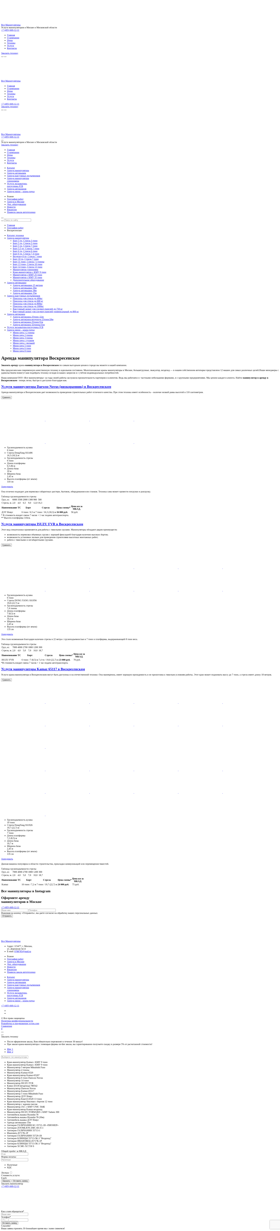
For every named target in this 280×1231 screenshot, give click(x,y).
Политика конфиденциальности (17, 1021)
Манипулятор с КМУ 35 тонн (27, 277)
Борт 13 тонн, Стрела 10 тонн (27, 264)
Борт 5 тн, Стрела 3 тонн (25, 240)
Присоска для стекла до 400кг (28, 298)
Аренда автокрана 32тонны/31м (29, 324)
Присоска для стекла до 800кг (28, 303)
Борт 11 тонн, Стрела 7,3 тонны (28, 261)
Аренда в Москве (15, 201)
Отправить (7, 916)
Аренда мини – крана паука (21, 191)
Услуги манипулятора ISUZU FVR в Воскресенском (42, 524)
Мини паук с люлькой (24, 343)
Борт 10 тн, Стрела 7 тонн (26, 259)
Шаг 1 (10, 1049)
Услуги (10, 45)
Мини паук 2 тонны (23, 335)
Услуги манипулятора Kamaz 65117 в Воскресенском (43, 669)
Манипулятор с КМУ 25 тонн (27, 275)
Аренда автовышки (16, 282)
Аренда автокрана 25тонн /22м (28, 317)
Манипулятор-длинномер (25, 269)
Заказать (6, 1181)
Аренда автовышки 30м (25, 288)
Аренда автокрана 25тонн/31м (28, 322)
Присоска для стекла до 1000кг (28, 306)
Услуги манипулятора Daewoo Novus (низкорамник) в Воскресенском (56, 386)
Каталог (11, 168)
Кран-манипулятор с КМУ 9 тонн (29, 272)
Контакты (12, 48)
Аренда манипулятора (18, 170)
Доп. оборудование (16, 204)
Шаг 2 (10, 1052)
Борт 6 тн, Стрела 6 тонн (25, 251)
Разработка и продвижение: (20, 1023)
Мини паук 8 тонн (22, 351)
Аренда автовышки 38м (25, 290)
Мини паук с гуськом (23, 340)
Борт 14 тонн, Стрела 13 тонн (27, 267)
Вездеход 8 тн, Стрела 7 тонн (27, 256)
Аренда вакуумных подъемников (23, 175)
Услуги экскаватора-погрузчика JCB (17, 184)
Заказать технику (9, 53)
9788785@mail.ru (22, 951)
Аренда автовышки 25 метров (28, 285)
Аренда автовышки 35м (25, 293)
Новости (11, 207)
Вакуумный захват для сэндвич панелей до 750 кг (38, 309)
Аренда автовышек (16, 173)
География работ (15, 199)
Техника (11, 43)
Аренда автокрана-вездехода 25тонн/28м (33, 319)
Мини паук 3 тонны (23, 338)
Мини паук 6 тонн (22, 348)
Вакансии (12, 209)
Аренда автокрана (16, 314)
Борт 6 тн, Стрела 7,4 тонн (26, 254)
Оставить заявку (20, 1181)
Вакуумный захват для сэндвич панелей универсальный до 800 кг (46, 311)
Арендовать (7, 486)
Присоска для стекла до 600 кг (28, 301)
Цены (10, 40)
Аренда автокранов (16, 189)
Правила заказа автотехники (21, 212)
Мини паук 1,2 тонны (23, 332)
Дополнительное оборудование (28, 280)
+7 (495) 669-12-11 (10, 30)
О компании (13, 37)
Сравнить (6, 397)
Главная (11, 35)
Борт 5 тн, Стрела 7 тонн (25, 246)
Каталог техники (15, 235)
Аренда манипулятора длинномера (18, 179)
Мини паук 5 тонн (22, 345)
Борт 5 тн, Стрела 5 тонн (25, 243)
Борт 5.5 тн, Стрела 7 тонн (26, 248)
